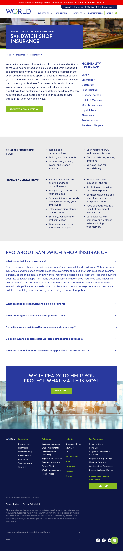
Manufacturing (25, 451)
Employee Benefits (50, 448)
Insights (77, 13)
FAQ (67, 451)
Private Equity (24, 455)
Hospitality (35, 55)
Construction (24, 444)
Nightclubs (88, 110)
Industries (43, 13)
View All (21, 467)
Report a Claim (96, 444)
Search (110, 13)
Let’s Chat (61, 390)
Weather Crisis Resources (101, 466)
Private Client (48, 466)
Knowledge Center (73, 444)
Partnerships (95, 13)
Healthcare (23, 448)
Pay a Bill (93, 448)
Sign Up (103, 486)
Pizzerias (87, 115)
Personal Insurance (51, 462)
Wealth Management (51, 470)
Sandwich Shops (91, 125)
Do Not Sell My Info (32, 504)
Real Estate (23, 459)
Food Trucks (89, 90)
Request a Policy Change (100, 458)
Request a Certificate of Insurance (99, 453)
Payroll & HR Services (52, 458)
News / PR (70, 448)
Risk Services (48, 474)
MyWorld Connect (97, 462)
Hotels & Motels (91, 100)
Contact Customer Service (101, 470)
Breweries (87, 79)
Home (8, 55)
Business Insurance (51, 444)
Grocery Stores (90, 95)
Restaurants (88, 120)
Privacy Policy (12, 504)
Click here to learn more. (91, 2)
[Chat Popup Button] (114, 540)
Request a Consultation (25, 109)
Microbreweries (91, 105)
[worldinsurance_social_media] (98, 540)
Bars (84, 74)
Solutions (61, 13)
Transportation (25, 463)
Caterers (87, 84)
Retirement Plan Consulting (49, 453)
